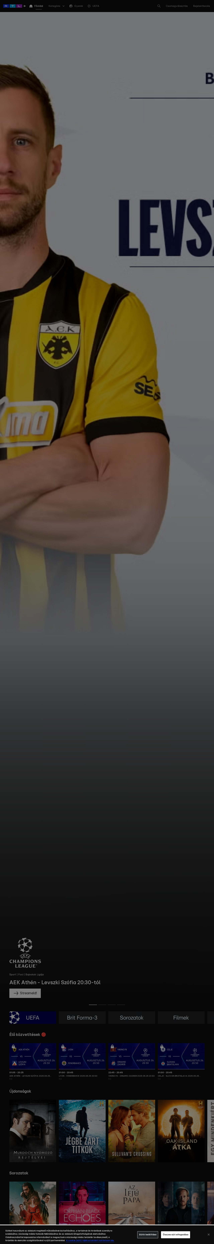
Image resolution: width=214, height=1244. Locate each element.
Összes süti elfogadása (175, 1235)
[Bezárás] (208, 1234)
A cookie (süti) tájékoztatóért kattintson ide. (90, 1240)
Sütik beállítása (147, 1235)
